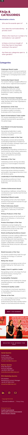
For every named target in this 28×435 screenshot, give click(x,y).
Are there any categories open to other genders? (13, 53)
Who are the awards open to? (12, 23)
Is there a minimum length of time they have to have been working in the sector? (12, 45)
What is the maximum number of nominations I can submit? (14, 37)
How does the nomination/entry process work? (13, 30)
